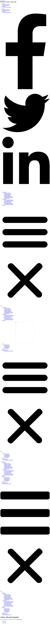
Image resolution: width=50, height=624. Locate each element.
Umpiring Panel (6, 198)
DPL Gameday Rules (7, 201)
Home (3, 461)
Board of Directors (7, 308)
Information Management (8, 196)
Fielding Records (7, 346)
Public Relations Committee (8, 197)
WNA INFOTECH (19, 619)
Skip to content (2, 0)
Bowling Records (7, 345)
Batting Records (6, 344)
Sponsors (3, 205)
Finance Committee (7, 194)
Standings (3, 6)
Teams (3, 3)
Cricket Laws (4, 199)
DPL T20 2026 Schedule (6, 4)
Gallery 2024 (6, 612)
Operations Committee (7, 193)
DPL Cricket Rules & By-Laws (9, 315)
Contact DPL (4, 621)
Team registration (5, 350)
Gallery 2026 (6, 348)
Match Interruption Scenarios (8, 203)
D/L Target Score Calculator (6, 7)
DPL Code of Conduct (7, 202)
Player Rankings (6, 347)
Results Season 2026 (5, 5)
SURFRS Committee (7, 195)
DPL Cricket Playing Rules (8, 200)
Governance (4, 192)
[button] (25, 256)
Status (3, 476)
